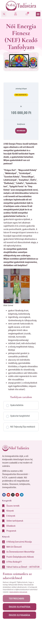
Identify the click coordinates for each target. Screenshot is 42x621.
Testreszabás (16, 598)
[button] (4, 14)
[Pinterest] (17, 495)
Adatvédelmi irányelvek (18, 592)
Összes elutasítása (19, 606)
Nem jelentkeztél (21, 95)
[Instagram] (13, 495)
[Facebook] (4, 495)
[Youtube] (8, 495)
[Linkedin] (21, 495)
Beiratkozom (21, 131)
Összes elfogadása (19, 615)
